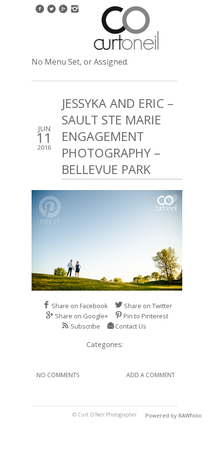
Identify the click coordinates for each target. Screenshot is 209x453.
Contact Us (130, 326)
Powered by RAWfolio (173, 415)
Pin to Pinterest (145, 316)
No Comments (57, 375)
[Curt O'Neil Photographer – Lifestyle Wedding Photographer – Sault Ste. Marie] (126, 51)
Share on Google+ (81, 316)
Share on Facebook (80, 305)
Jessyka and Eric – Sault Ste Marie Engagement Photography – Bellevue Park (118, 136)
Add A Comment (150, 375)
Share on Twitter (148, 305)
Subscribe (85, 326)
